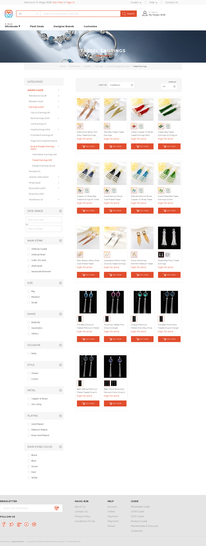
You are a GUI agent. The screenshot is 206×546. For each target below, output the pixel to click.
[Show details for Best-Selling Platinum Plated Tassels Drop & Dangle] (88, 366)
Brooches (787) (36, 194)
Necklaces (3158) (38, 95)
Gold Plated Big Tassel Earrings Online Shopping (168, 199)
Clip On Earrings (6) (40, 112)
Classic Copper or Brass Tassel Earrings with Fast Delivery (142, 135)
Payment (113, 516)
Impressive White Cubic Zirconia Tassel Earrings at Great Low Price (115, 263)
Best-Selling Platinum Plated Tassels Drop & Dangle (87, 392)
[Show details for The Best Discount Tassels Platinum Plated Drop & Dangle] (88, 302)
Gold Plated (37, 424)
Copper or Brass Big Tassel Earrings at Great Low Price (88, 199)
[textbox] (88, 14)
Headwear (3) (36, 199)
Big (33, 291)
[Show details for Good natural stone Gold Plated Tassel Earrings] (115, 173)
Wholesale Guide (140, 506)
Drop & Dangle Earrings (118, 66)
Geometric (36, 328)
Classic (34, 373)
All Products (74, 66)
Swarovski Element (41, 271)
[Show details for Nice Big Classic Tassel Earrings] (115, 109)
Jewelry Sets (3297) (39, 177)
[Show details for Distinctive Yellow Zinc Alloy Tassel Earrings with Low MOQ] (88, 109)
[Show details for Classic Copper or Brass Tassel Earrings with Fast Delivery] (142, 109)
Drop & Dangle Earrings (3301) (42, 147)
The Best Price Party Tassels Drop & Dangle (168, 326)
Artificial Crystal (39, 249)
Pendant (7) (34, 171)
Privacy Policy (82, 516)
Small (34, 302)
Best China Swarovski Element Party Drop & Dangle (114, 392)
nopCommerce (17, 541)
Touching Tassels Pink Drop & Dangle (114, 326)
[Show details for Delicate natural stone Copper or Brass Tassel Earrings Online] (142, 173)
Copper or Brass (39, 398)
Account (112, 506)
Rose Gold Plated (40, 435)
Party (33, 353)
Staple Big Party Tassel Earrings (168, 262)
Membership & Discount (144, 526)
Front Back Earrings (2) (42, 135)
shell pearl (36, 266)
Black (34, 455)
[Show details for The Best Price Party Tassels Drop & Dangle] (169, 302)
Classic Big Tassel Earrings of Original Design (167, 135)
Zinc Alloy (36, 404)
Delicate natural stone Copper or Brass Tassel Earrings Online (141, 199)
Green (34, 466)
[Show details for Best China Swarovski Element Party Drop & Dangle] (115, 366)
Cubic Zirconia (38, 260)
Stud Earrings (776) (40, 118)
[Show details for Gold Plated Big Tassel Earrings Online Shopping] (169, 173)
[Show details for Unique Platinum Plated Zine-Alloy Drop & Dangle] (142, 302)
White (34, 477)
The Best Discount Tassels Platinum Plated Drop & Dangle (88, 327)
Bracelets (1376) (37, 188)
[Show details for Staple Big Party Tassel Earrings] (169, 238)
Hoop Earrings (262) (40, 129)
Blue (33, 461)
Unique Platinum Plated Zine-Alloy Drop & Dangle (141, 327)
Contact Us (81, 511)
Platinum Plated (39, 429)
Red (33, 472)
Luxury (34, 379)
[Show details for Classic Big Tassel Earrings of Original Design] (169, 109)
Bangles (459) (36, 101)
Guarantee (137, 530)
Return (111, 526)
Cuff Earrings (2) (38, 124)
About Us (80, 506)
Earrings (99, 66)
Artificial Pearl (38, 254)
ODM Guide (137, 511)
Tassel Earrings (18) (42, 160)
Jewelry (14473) (35, 90)
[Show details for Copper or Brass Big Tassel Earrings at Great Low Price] (88, 173)
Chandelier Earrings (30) (44, 154)
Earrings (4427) (36, 107)
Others (34, 333)
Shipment (113, 521)
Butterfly (35, 322)
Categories (35, 81)
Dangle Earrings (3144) (43, 166)
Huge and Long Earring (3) (44, 141)
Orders (111, 511)
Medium (35, 297)
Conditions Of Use (85, 521)
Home (62, 66)
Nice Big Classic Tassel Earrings (114, 133)
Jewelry (87, 66)
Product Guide (139, 521)
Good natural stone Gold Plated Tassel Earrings (113, 199)
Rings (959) (35, 182)
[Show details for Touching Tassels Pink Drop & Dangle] (115, 302)
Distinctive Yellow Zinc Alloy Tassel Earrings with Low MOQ (87, 135)
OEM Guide (137, 516)
